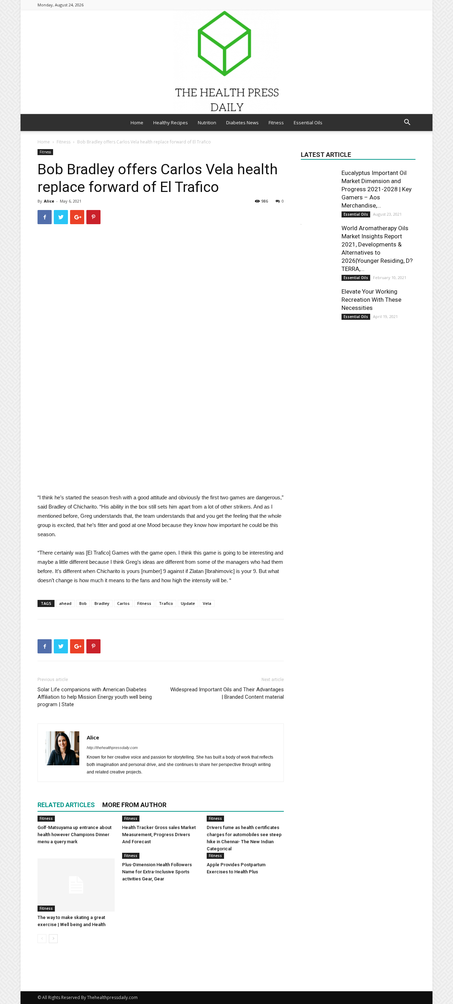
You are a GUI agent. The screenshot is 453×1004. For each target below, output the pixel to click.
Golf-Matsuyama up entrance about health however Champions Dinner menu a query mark (74, 834)
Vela (207, 603)
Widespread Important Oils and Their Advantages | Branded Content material (227, 693)
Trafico (166, 603)
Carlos (123, 603)
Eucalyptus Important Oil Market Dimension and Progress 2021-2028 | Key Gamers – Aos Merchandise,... (377, 189)
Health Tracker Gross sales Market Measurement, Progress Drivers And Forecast (159, 834)
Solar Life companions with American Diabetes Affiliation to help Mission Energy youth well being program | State (95, 697)
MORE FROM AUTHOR (134, 805)
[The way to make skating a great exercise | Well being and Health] (76, 885)
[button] (406, 123)
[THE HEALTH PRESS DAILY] (226, 62)
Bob (83, 603)
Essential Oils (308, 122)
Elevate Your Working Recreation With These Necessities (371, 299)
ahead (65, 603)
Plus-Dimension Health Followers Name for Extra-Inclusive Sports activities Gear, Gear (157, 871)
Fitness (276, 122)
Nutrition (207, 122)
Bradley (101, 603)
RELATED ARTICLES (66, 805)
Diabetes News (242, 122)
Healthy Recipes (170, 122)
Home (137, 122)
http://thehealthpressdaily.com (112, 747)
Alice (49, 201)
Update (188, 603)
